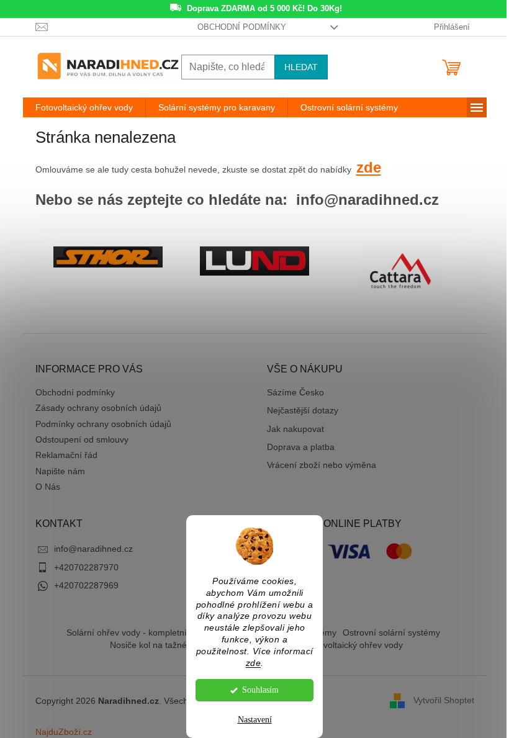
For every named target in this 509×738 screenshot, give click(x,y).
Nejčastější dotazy (302, 410)
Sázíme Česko (295, 392)
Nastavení (255, 719)
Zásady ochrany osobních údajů (98, 408)
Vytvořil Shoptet (443, 700)
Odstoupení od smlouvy (81, 439)
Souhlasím (260, 690)
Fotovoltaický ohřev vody (354, 645)
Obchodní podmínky (241, 27)
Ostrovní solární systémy (391, 632)
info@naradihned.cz (93, 549)
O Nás (47, 487)
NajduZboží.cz (63, 732)
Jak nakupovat (295, 429)
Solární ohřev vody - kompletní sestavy (142, 632)
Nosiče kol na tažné (148, 645)
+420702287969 (86, 585)
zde (253, 663)
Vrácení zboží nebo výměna (321, 465)
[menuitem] (84, 107)
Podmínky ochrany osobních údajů (103, 424)
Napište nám (60, 471)
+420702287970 (86, 567)
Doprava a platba (301, 447)
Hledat (301, 67)
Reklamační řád (66, 455)
